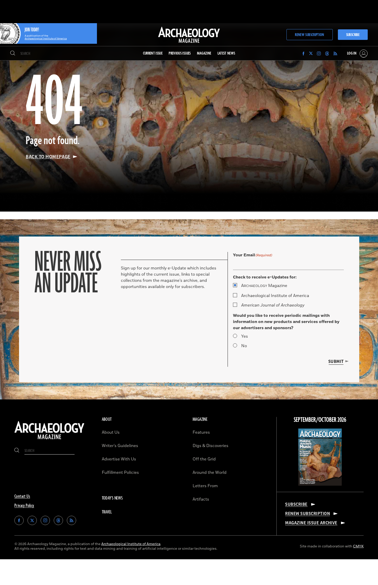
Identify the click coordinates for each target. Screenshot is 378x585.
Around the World (210, 472)
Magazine (264, 286)
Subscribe (352, 35)
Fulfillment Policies (120, 472)
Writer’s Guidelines (120, 446)
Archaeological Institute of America (275, 296)
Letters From (205, 486)
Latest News (226, 53)
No (244, 346)
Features (201, 432)
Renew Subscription (309, 35)
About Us (111, 432)
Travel (107, 512)
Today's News (112, 498)
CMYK (358, 546)
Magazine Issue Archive (311, 523)
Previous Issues (180, 53)
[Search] (12, 53)
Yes (244, 336)
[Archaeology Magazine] (49, 440)
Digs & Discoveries (210, 446)
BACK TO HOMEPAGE (48, 156)
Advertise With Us (119, 459)
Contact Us (22, 496)
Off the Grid (204, 459)
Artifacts (201, 499)
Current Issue (153, 53)
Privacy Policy (24, 506)
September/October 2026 (320, 420)
